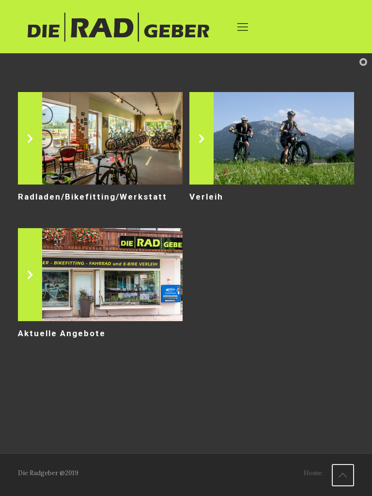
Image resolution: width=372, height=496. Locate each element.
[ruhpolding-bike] (118, 26)
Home (313, 473)
